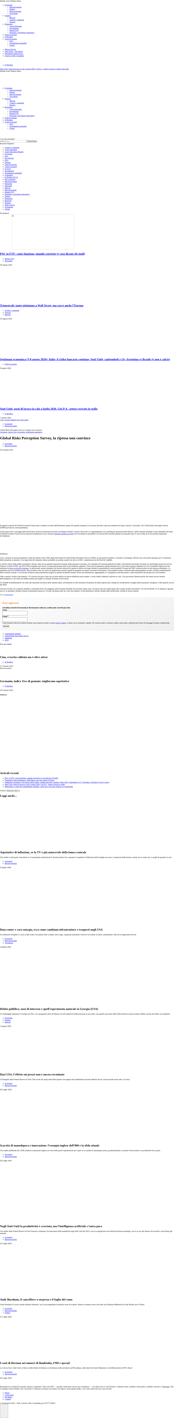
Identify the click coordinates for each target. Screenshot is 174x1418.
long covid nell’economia (19, 568)
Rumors (12, 22)
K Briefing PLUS (11, 177)
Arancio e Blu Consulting (14, 56)
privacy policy (61, 623)
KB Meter (8, 1397)
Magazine (8, 184)
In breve (8, 169)
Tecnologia (13, 14)
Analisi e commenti (16, 20)
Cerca (2, 141)
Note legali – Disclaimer (14, 52)
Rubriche (8, 201)
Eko (6, 156)
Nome (4, 610)
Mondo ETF (14, 31)
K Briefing (9, 37)
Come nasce (9, 1395)
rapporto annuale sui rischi (64, 534)
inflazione (8, 638)
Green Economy (11, 39)
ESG (11, 41)
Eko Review (9, 158)
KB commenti (10, 179)
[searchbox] (16, 141)
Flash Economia (11, 35)
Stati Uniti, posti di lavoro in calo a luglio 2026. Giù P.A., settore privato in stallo (30, 69)
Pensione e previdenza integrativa (21, 33)
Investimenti (14, 28)
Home (7, 1393)
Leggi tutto (65, 69)
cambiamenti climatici (13, 634)
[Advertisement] (71, 733)
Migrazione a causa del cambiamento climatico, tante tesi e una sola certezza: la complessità (39, 787)
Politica (12, 9)
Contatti (8, 1399)
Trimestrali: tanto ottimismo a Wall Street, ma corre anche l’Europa (29, 780)
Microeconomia (15, 11)
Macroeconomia (15, 7)
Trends (12, 45)
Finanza (8, 16)
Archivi (3, 791)
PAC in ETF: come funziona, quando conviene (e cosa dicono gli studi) (31, 778)
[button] (87, 1)
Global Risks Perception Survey (17, 636)
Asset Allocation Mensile (14, 152)
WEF (7, 640)
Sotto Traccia (10, 205)
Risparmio (8, 24)
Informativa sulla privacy (14, 54)
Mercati (12, 18)
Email (5, 616)
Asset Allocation (15, 26)
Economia (8, 5)
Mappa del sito (10, 49)
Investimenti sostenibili (18, 43)
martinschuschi (8, 595)
